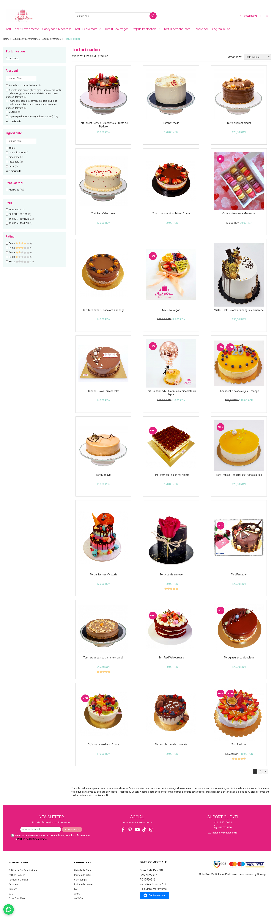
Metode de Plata (82, 870)
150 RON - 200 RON (19, 223)
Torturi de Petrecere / (52, 39)
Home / (7, 39)
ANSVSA (78, 898)
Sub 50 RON (15, 209)
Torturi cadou (12, 58)
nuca (11, 166)
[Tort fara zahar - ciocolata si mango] (103, 274)
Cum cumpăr (80, 879)
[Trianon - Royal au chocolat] (103, 363)
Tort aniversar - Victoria (103, 574)
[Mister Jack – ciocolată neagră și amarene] (239, 275)
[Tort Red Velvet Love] (103, 181)
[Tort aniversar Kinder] (239, 94)
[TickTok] (144, 829)
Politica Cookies (17, 875)
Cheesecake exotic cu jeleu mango (238, 391)
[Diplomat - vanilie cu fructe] (103, 714)
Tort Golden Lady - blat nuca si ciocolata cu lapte (171, 393)
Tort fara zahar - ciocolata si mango (104, 310)
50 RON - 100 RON (18, 214)
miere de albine (17, 152)
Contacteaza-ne (157, 895)
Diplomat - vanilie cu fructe (103, 744)
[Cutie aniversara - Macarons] (239, 181)
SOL (11, 893)
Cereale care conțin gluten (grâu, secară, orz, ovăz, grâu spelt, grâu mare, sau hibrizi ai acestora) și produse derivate (34, 93)
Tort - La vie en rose (171, 574)
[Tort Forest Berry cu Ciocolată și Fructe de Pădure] (103, 94)
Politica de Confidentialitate (32, 839)
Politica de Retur (82, 875)
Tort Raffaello (171, 122)
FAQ (76, 889)
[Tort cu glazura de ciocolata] (171, 713)
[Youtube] (137, 829)
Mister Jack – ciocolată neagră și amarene (239, 310)
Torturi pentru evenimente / (26, 39)
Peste (12, 243)
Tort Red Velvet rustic (171, 657)
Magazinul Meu (18, 862)
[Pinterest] (130, 829)
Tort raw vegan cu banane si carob (103, 657)
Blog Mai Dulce (220, 29)
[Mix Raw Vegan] (171, 274)
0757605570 (225, 827)
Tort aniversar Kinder (239, 122)
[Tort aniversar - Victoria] (103, 537)
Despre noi (201, 29)
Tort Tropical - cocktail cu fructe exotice (239, 474)
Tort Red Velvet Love (103, 213)
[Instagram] (151, 829)
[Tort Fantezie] (239, 537)
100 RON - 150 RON (19, 219)
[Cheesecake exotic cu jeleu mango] (239, 363)
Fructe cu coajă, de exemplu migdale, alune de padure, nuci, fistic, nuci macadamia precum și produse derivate (31, 104)
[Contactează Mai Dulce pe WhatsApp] (8, 909)
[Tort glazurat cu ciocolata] (239, 629)
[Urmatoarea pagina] (265, 771)
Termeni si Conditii (18, 879)
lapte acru (14, 161)
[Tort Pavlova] (239, 714)
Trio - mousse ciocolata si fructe (171, 213)
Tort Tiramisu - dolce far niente (171, 474)
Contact (13, 889)
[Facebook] (123, 829)
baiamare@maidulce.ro (224, 832)
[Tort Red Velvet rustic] (171, 629)
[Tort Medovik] (103, 446)
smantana (14, 157)
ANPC (77, 893)
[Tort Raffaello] (171, 94)
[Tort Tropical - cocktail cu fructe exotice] (239, 445)
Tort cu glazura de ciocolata (171, 744)
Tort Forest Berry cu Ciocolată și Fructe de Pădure (103, 124)
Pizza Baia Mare (17, 898)
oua (11, 148)
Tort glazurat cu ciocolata (239, 657)
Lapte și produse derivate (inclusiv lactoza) (31, 116)
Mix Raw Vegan (171, 310)
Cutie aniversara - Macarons (238, 213)
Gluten (12, 112)
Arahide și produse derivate (23, 85)
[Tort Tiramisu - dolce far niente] (171, 446)
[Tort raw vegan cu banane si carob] (103, 629)
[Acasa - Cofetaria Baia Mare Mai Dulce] (24, 15)
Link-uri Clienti (83, 862)
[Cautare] (153, 15)
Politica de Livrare (83, 884)
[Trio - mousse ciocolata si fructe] (171, 181)
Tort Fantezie (239, 574)
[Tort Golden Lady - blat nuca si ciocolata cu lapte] (171, 363)
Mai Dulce (14, 189)
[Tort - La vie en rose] (171, 537)
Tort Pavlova (239, 744)
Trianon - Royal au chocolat (103, 391)
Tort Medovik (103, 474)
